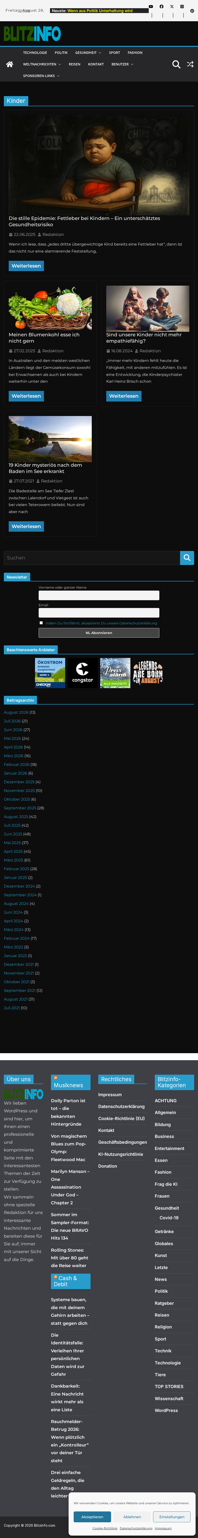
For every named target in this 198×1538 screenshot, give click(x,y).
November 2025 (19, 790)
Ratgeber (164, 1303)
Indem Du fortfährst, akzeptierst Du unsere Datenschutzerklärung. (102, 623)
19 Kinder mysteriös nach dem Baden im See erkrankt (45, 468)
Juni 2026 (13, 729)
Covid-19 (169, 1217)
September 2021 (19, 990)
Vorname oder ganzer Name (62, 587)
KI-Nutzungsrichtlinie (120, 1154)
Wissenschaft (169, 1398)
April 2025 (13, 851)
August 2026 (16, 712)
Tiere (160, 1374)
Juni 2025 (13, 834)
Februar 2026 (16, 764)
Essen (161, 1160)
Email (43, 605)
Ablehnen (132, 1517)
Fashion (135, 52)
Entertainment (169, 1148)
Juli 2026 (12, 721)
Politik (61, 52)
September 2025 (20, 808)
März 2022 (13, 947)
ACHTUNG (166, 1100)
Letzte (161, 1267)
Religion (163, 1326)
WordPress (166, 1410)
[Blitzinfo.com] (10, 64)
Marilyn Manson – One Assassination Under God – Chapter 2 (70, 1187)
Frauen (162, 1196)
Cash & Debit (65, 1281)
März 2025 (13, 860)
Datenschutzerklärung (136, 1528)
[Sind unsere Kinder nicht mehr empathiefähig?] (147, 309)
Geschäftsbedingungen (122, 1142)
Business (164, 1136)
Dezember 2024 (19, 886)
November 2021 (19, 973)
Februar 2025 (16, 869)
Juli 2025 (12, 825)
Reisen (74, 64)
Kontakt (96, 64)
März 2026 (13, 756)
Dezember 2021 (19, 964)
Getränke (164, 1231)
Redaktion (53, 234)
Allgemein (165, 1112)
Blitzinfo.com (44, 1525)
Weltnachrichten (39, 64)
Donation (107, 1166)
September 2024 (20, 895)
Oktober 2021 (16, 982)
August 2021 (16, 999)
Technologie (35, 52)
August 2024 (16, 903)
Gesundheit (86, 52)
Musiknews (68, 1085)
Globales (164, 1243)
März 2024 (14, 929)
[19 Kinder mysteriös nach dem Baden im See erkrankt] (50, 439)
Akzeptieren (92, 1517)
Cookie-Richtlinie (104, 1528)
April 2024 (13, 921)
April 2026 (13, 747)
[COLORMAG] (23, 1092)
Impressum (163, 1528)
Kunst (161, 1255)
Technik (163, 1350)
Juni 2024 (13, 912)
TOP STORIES (169, 1386)
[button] (99, 52)
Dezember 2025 (19, 782)
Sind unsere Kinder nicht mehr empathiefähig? (144, 338)
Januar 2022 (15, 955)
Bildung (163, 1124)
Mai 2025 (12, 842)
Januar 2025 (15, 877)
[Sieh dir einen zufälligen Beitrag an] (190, 64)
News (161, 1279)
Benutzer (120, 64)
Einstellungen (171, 1517)
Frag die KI (166, 1184)
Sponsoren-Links (39, 75)
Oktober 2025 (17, 799)
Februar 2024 (17, 938)
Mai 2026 (12, 738)
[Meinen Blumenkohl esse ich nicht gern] (50, 309)
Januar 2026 (15, 773)
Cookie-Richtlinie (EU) (121, 1118)
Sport (114, 52)
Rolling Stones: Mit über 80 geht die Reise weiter (69, 1258)
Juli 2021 (12, 1008)
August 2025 (16, 816)
